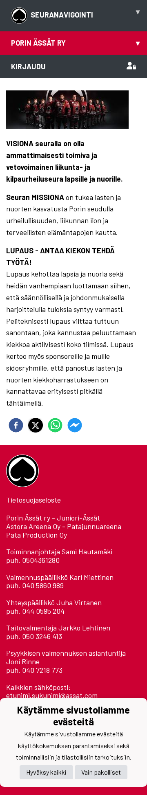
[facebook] (16, 425)
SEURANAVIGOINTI (85, 13)
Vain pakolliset (101, 772)
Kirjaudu (28, 66)
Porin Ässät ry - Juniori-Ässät (53, 517)
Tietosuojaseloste (33, 499)
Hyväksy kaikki (46, 772)
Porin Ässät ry (75, 42)
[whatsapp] (55, 425)
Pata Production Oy (36, 534)
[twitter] (35, 425)
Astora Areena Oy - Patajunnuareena (63, 526)
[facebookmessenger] (74, 425)
